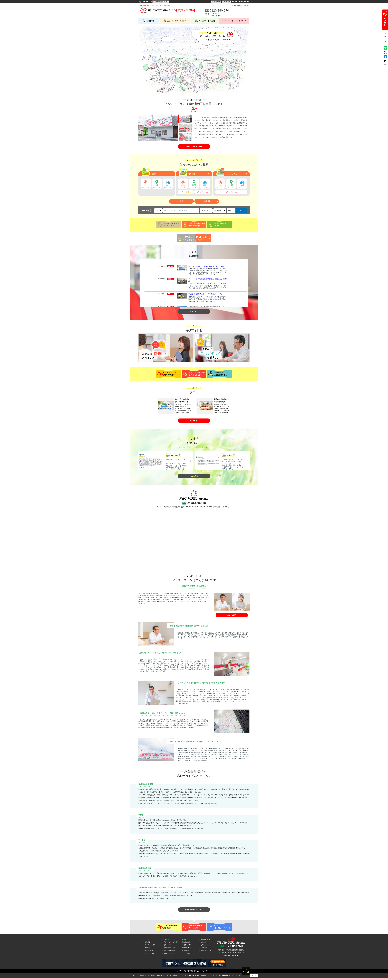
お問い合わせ (243, 5)
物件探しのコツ (168, 953)
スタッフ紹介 (186, 953)
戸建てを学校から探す (170, 950)
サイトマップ (149, 950)
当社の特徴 (185, 950)
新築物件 (184, 939)
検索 (241, 210)
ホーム (147, 939)
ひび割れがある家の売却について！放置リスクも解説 (205, 294)
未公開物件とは (205, 939)
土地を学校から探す (169, 947)
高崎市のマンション (188, 947)
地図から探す (167, 945)
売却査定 (203, 942)
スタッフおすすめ (206, 950)
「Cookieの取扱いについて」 (228, 975)
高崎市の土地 (186, 942)
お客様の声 (204, 947)
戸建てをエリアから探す (171, 942)
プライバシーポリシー (151, 945)
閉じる (254, 975)
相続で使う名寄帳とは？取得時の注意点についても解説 (206, 266)
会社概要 (235, 5)
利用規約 (147, 947)
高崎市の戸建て (186, 945)
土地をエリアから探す (170, 939)
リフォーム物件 (149, 953)
